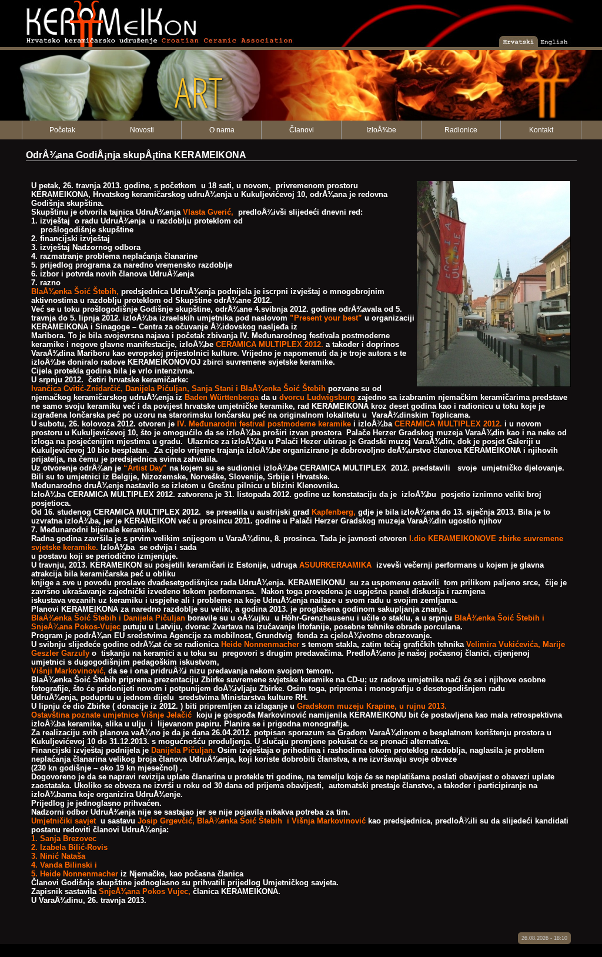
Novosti (142, 130)
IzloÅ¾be (381, 130)
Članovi (301, 130)
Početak (62, 130)
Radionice (460, 130)
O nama (222, 130)
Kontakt (541, 130)
